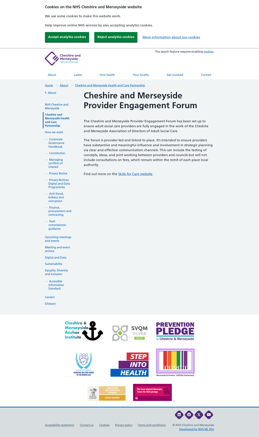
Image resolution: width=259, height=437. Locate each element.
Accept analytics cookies (67, 37)
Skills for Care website (135, 174)
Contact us (87, 425)
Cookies (104, 425)
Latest (78, 75)
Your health (107, 75)
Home (49, 85)
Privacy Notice (58, 173)
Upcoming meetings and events (58, 239)
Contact (206, 75)
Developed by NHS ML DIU (196, 429)
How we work (54, 132)
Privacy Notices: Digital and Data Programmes (59, 183)
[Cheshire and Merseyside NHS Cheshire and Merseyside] (63, 59)
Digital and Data (55, 257)
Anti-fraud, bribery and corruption (56, 197)
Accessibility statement (59, 425)
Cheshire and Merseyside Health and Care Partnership (110, 85)
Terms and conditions (152, 425)
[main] (129, 203)
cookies (208, 51)
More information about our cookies (171, 37)
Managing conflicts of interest (55, 163)
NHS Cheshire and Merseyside (56, 106)
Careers (50, 297)
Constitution (57, 153)
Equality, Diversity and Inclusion (56, 272)
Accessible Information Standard (56, 284)
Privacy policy (123, 425)
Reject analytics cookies (115, 37)
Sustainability (53, 264)
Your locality (141, 75)
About (52, 75)
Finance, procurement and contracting (59, 211)
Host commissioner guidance (57, 224)
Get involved (175, 75)
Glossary (50, 303)
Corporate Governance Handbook (56, 142)
